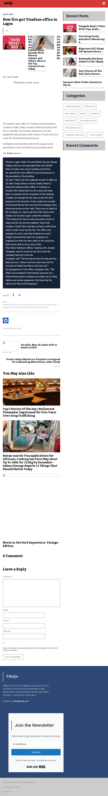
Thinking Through (74, 135)
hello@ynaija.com (21, 701)
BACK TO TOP (12, 787)
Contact (7, 792)
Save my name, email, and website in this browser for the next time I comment (30, 649)
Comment (7, 577)
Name (5, 610)
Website (7, 631)
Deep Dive (89, 106)
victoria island (14, 307)
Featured (70, 114)
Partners (70, 121)
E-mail (6, 621)
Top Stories (95, 135)
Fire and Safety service (31, 305)
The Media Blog (88, 121)
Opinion (95, 114)
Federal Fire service (10, 305)
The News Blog (72, 128)
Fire (20, 305)
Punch (10, 153)
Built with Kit (36, 766)
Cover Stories (72, 106)
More (5, 302)
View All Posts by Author (12, 328)
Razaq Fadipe (46, 305)
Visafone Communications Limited (34, 307)
